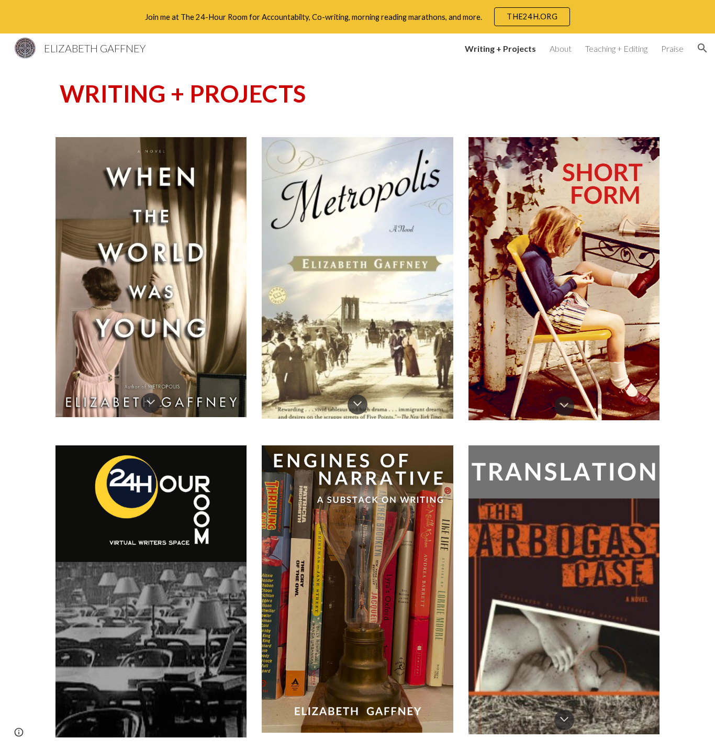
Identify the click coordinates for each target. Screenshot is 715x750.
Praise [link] (672, 48)
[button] (702, 48)
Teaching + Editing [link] (616, 48)
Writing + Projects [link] (500, 48)
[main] (357, 93)
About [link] (561, 48)
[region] (357, 16)
